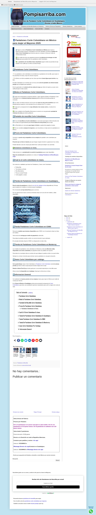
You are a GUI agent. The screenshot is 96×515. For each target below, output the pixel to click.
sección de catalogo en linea (39, 185)
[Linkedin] (29, 340)
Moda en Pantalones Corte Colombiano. (30, 299)
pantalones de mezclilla (29, 498)
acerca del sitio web (26, 365)
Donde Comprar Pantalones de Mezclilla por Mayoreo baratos (77, 128)
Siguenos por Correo (16, 28)
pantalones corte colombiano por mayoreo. (36, 501)
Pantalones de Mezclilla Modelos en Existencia (32, 26)
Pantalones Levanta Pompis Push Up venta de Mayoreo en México (77, 98)
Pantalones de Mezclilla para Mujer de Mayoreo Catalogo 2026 (77, 83)
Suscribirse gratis (48, 487)
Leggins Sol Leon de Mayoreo (47, 1)
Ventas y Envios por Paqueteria (53, 26)
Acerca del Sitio (39, 28)
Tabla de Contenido (24, 292)
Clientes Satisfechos (67, 26)
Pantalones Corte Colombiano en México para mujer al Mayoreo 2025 (77, 120)
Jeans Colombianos (28, 28)
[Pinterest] (33, 340)
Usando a (44, 493)
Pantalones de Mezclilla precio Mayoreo (25, 1)
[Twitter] (25, 340)
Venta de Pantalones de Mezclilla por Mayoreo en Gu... (75, 231)
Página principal (15, 26)
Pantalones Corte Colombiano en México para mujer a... (75, 227)
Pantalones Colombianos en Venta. (30, 308)
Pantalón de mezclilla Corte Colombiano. (30, 303)
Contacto (47, 28)
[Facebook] (18, 340)
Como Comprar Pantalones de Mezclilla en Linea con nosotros (77, 90)
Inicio (10, 1)
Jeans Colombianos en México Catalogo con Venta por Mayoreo (77, 105)
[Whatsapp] (22, 340)
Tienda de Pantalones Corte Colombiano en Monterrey (34, 322)
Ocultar (30, 292)
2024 (67, 218)
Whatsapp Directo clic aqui (22, 446)
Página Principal (37, 412)
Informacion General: (26, 329)
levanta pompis (35, 503)
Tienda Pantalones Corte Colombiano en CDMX (32, 319)
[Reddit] (36, 340)
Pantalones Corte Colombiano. (27, 296)
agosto (69, 237)
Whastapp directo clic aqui (35, 449)
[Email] (40, 340)
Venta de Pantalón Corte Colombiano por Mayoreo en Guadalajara (72, 152)
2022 (67, 220)
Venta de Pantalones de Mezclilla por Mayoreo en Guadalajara (77, 113)
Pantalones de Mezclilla (22, 362)
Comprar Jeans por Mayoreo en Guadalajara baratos (77, 135)
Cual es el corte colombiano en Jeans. (29, 312)
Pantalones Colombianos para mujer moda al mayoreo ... (74, 224)
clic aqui (35, 440)
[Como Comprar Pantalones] (74, 45)
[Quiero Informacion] (91, 513)
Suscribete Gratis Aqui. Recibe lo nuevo (13, 4)
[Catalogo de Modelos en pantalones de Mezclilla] (74, 38)
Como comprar (78, 26)
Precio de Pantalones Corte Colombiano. (30, 306)
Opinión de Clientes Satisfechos (72, 190)
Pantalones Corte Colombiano (43, 264)
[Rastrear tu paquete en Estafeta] (74, 57)
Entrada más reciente (18, 412)
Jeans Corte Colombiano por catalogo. (30, 326)
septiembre (70, 221)
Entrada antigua (55, 412)
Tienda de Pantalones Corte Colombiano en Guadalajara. (35, 316)
